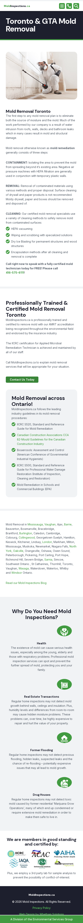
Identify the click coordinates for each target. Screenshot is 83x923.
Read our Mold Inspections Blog (26, 583)
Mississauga (35, 524)
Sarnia (48, 559)
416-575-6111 (15, 272)
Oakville (18, 550)
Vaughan (50, 524)
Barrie (68, 524)
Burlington (25, 533)
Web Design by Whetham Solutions (41, 914)
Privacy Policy (42, 907)
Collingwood (27, 537)
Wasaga (24, 568)
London (47, 542)
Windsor (16, 572)
